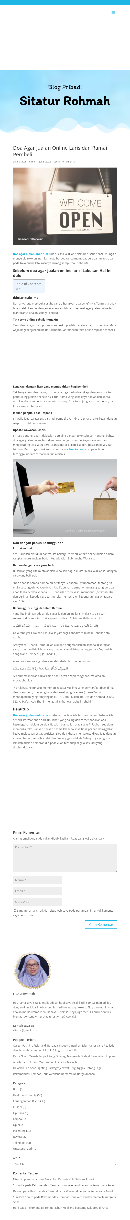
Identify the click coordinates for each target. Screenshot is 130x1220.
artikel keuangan (77, 449)
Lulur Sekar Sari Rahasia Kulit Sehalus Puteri (66, 1179)
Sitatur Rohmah (27, 161)
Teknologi (19, 1143)
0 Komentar (69, 161)
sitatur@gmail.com (25, 1030)
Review (17, 1137)
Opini (56, 161)
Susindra (18, 1185)
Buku (16, 1089)
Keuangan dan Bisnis (26, 1101)
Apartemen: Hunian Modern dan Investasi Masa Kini (46, 1062)
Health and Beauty (25, 1095)
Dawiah (18, 1191)
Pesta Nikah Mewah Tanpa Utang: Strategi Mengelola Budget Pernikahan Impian (64, 1056)
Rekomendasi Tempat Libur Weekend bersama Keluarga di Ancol (54, 1074)
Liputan (18, 1113)
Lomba (17, 1119)
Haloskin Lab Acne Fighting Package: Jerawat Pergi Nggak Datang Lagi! (57, 1068)
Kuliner (17, 1107)
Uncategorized (22, 1148)
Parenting (19, 1131)
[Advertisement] (65, 44)
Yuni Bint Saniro (23, 1197)
